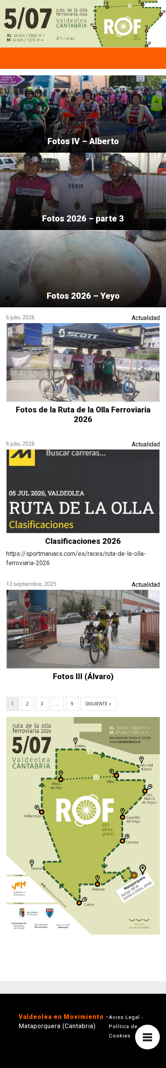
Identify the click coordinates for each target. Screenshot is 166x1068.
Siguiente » (98, 704)
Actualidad (146, 318)
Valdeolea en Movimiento (61, 1016)
